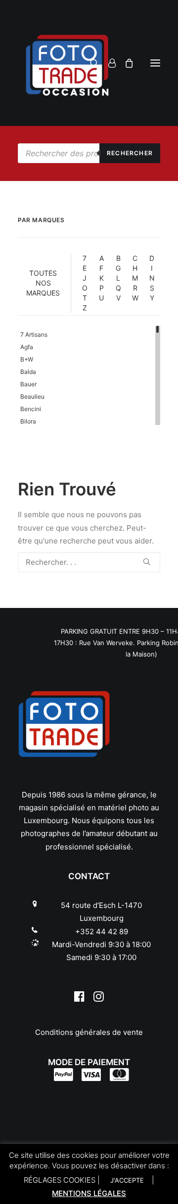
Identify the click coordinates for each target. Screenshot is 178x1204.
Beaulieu (32, 396)
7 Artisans (33, 334)
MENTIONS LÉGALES (89, 1193)
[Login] (107, 63)
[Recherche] (90, 63)
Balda (28, 371)
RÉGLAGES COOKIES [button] (59, 1180)
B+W (26, 359)
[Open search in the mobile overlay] (89, 153)
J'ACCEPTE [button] (127, 1180)
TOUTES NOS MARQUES (43, 283)
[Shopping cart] (125, 63)
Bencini (30, 409)
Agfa (26, 347)
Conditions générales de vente (89, 1032)
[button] (155, 63)
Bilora (28, 421)
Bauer (28, 384)
